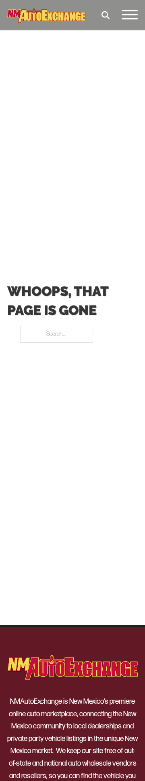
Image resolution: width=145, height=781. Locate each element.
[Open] (130, 15)
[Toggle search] (105, 15)
